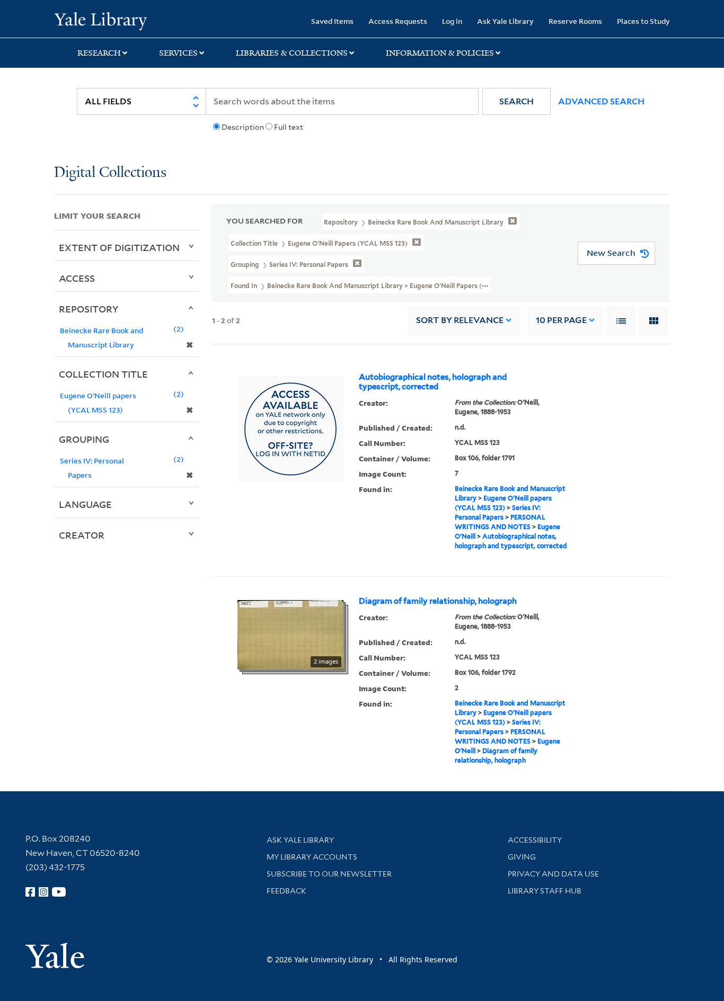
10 (561, 320)
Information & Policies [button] (440, 53)
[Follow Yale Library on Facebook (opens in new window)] (30, 892)
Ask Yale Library (505, 21)
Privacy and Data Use (553, 874)
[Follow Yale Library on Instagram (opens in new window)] (43, 892)
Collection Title (103, 374)
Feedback (286, 891)
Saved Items (332, 21)
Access (77, 278)
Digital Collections (110, 173)
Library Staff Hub (544, 891)
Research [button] (99, 53)
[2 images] (290, 633)
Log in (452, 21)
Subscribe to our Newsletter (329, 874)
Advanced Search (601, 101)
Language (85, 504)
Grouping (84, 439)
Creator (81, 535)
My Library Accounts (312, 857)
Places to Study (643, 21)
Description (243, 127)
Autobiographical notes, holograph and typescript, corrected (433, 381)
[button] (516, 101)
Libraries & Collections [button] (292, 53)
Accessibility (535, 840)
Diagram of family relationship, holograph (438, 601)
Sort (460, 320)
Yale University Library (100, 20)
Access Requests (397, 21)
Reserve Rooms (575, 21)
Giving (522, 857)
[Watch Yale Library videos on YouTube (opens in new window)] (59, 892)
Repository (89, 308)
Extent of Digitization (119, 247)
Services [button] (178, 53)
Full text (288, 127)
